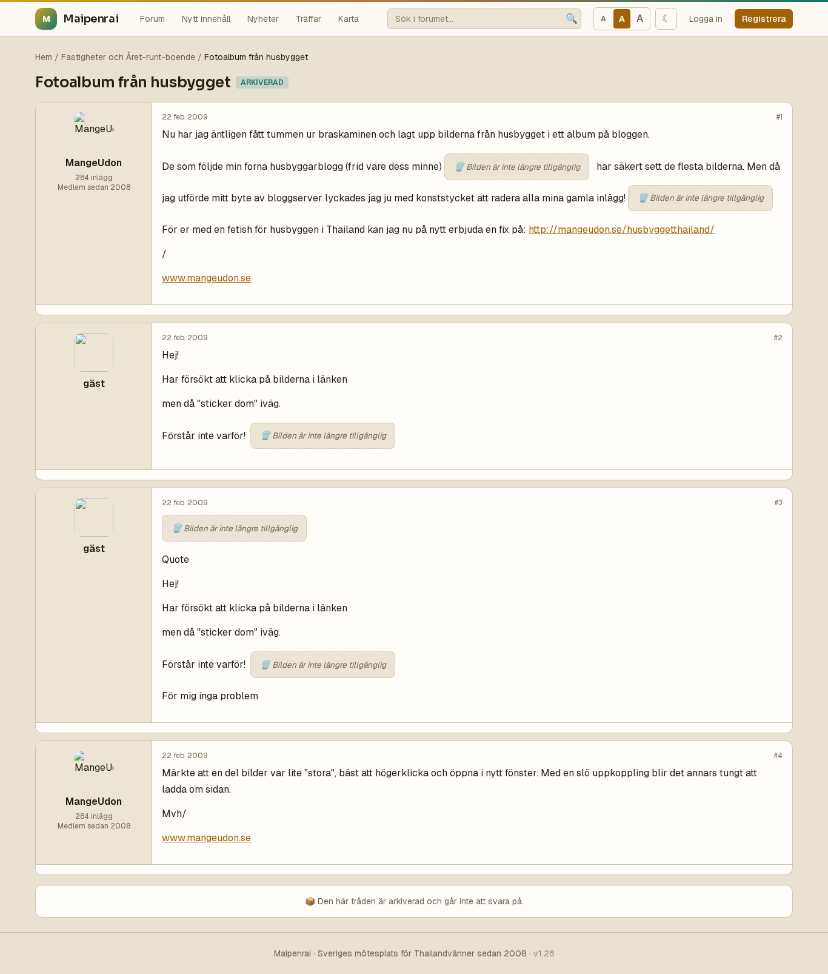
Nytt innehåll (206, 18)
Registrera (764, 18)
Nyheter (263, 18)
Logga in (706, 18)
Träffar (308, 18)
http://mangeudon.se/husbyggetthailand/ (622, 229)
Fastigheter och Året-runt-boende (128, 57)
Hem (43, 57)
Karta (348, 18)
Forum (152, 18)
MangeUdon (93, 162)
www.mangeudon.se (206, 278)
